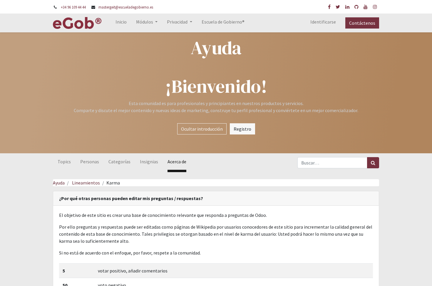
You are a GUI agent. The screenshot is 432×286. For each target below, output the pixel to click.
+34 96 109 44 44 (73, 7)
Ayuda (59, 183)
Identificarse (323, 22)
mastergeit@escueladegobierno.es (125, 7)
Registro (242, 129)
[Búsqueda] (373, 162)
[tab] (216, 198)
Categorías (119, 161)
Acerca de (177, 161)
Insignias (149, 161)
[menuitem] (121, 23)
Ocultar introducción (202, 129)
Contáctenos (362, 23)
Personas (89, 161)
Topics (64, 161)
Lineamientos (86, 183)
